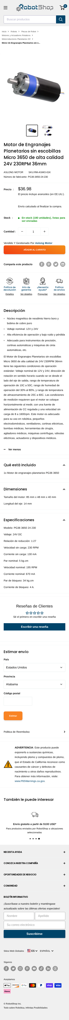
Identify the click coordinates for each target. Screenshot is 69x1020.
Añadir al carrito (35, 249)
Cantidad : (10, 231)
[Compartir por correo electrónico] (62, 264)
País (6, 659)
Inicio (4, 31)
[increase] (44, 231)
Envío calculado (27, 206)
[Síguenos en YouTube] (34, 968)
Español (45, 951)
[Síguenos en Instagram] (20, 968)
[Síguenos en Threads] (55, 968)
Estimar (13, 716)
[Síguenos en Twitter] (13, 968)
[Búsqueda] (60, 19)
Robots (14, 31)
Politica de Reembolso (17, 731)
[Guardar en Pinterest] (48, 264)
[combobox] (30, 19)
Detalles (10, 294)
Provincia (9, 676)
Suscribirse (34, 933)
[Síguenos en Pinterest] (27, 968)
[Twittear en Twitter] (55, 264)
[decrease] (22, 231)
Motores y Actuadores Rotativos (16, 35)
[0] (62, 7)
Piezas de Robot (28, 31)
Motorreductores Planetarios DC (16, 39)
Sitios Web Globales (14, 951)
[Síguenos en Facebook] (6, 968)
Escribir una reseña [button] (34, 626)
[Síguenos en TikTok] (41, 968)
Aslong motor (13, 172)
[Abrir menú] (5, 7)
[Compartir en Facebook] (41, 264)
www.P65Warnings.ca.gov (30, 781)
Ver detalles (26, 294)
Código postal (12, 693)
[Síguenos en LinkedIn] (48, 968)
